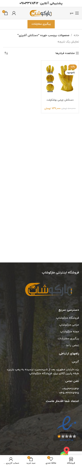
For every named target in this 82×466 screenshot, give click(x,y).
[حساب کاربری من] (14, 13)
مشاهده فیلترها (65, 53)
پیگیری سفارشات (41, 24)
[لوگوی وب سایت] (41, 13)
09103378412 (29, 3)
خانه (76, 35)
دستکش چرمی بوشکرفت (60, 100)
